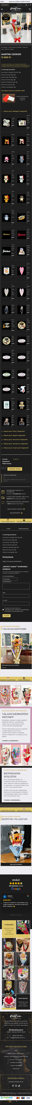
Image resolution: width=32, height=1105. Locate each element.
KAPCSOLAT (5, 5)
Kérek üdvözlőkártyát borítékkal (22, 97)
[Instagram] (16, 1086)
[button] (1, 652)
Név (4, 592)
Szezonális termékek (15, 47)
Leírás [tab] (8, 528)
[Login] (30, 4)
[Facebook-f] (13, 1086)
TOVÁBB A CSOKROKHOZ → (11, 740)
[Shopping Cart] (30, 9)
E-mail (5, 600)
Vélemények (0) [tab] (24, 528)
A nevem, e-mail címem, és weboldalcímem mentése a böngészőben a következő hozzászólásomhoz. (16, 609)
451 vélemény (13, 886)
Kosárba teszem (15, 469)
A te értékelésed (9, 576)
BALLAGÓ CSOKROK (16, 864)
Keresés (26, 5)
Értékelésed (7, 581)
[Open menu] (1, 9)
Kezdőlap (4, 47)
